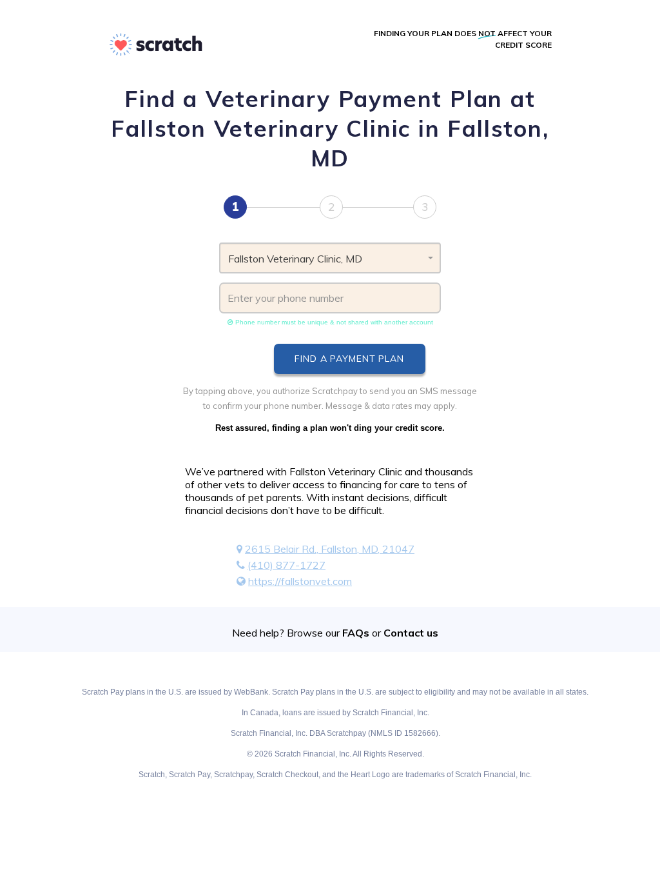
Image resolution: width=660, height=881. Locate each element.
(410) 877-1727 (286, 565)
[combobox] (330, 258)
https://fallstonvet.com (300, 581)
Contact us (410, 632)
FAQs (355, 632)
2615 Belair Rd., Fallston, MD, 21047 (329, 548)
